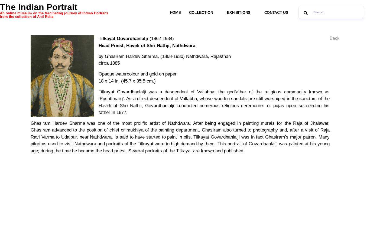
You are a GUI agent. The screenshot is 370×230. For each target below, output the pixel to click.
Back (334, 38)
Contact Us (276, 12)
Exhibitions (238, 12)
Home (175, 12)
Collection (201, 12)
